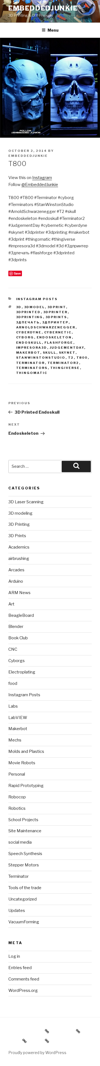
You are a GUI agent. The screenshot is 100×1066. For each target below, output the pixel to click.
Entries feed (20, 967)
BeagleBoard (21, 615)
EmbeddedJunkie (43, 8)
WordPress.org (23, 990)
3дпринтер (55, 322)
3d (19, 307)
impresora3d (31, 348)
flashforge (58, 343)
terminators (32, 368)
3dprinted (28, 312)
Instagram (42, 177)
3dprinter (55, 312)
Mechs (14, 740)
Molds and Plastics (26, 751)
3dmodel (34, 307)
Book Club (18, 637)
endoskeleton (54, 337)
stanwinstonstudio (41, 357)
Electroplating (21, 672)
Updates (16, 910)
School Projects (23, 819)
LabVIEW (17, 717)
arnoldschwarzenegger (46, 327)
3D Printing (19, 524)
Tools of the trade (24, 887)
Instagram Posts (37, 299)
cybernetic (58, 332)
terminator (30, 363)
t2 (71, 357)
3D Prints (17, 535)
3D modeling (20, 513)
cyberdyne (29, 332)
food (12, 683)
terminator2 (63, 363)
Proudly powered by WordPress (37, 1052)
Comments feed (23, 979)
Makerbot (28, 353)
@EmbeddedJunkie (39, 184)
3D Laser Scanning (26, 501)
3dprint (57, 307)
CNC (12, 649)
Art (11, 604)
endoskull (29, 343)
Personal (16, 774)
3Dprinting (29, 317)
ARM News (19, 592)
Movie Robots (21, 762)
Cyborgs (16, 660)
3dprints (56, 317)
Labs (13, 706)
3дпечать (28, 322)
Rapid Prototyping (26, 785)
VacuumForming (23, 921)
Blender (15, 626)
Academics (18, 547)
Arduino (15, 581)
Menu (53, 30)
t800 (82, 357)
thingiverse (65, 368)
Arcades (16, 569)
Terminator (18, 876)
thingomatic (32, 373)
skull (49, 353)
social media (20, 842)
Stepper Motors (23, 865)
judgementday (67, 348)
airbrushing (18, 558)
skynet (67, 353)
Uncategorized (22, 899)
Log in (14, 956)
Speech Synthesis (25, 853)
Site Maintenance (24, 830)
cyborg (25, 337)
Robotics (17, 808)
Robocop (17, 797)
